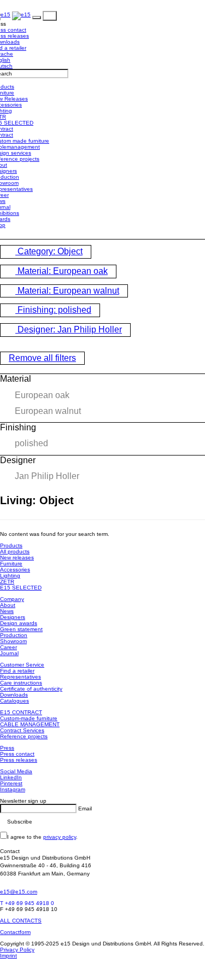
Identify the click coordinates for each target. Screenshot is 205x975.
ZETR (7, 582)
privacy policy (59, 837)
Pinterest (11, 783)
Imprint (8, 956)
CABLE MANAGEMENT (30, 724)
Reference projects (24, 736)
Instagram (12, 789)
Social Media (16, 771)
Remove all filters (42, 358)
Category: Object (49, 251)
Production (13, 635)
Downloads (14, 695)
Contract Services (22, 730)
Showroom (13, 641)
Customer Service (22, 665)
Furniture (11, 564)
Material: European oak (61, 271)
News (7, 611)
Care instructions (21, 683)
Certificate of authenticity (31, 689)
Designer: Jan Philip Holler (68, 329)
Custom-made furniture (28, 718)
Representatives (20, 677)
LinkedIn (11, 777)
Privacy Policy (17, 950)
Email (85, 808)
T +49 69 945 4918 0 (27, 903)
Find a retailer (17, 671)
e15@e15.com (18, 892)
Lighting (10, 576)
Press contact (17, 754)
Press (7, 748)
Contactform (15, 932)
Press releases (18, 760)
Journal (9, 653)
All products (15, 551)
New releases (17, 557)
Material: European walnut (67, 290)
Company (12, 599)
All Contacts (21, 921)
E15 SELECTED (21, 588)
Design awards (18, 623)
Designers (12, 617)
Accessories (15, 570)
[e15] (21, 16)
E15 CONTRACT (21, 712)
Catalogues (14, 701)
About (7, 605)
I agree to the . (42, 837)
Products (11, 545)
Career (8, 647)
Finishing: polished (53, 309)
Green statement (21, 629)
